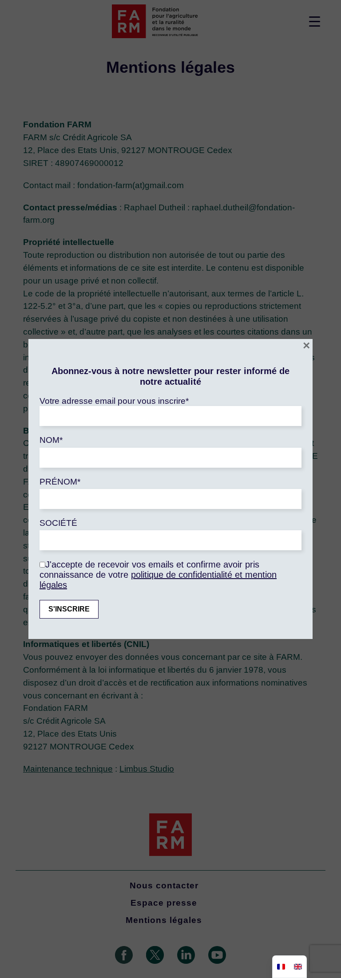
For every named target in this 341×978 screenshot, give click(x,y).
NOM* (51, 440)
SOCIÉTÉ (58, 523)
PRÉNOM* (60, 481)
